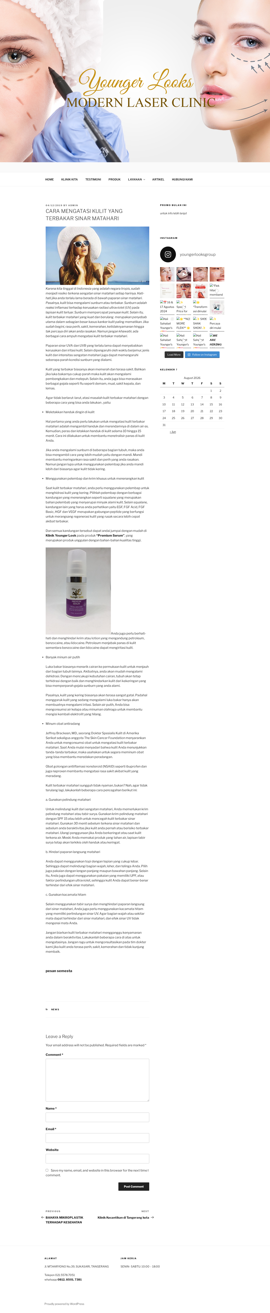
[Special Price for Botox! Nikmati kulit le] (184, 307)
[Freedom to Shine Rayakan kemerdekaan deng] (200, 291)
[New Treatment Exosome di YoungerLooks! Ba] (217, 307)
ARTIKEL (158, 179)
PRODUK (115, 179)
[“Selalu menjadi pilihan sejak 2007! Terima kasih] (167, 291)
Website (52, 1150)
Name (51, 1108)
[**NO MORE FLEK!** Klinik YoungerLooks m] (184, 324)
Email (51, 1129)
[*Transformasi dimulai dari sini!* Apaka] (200, 307)
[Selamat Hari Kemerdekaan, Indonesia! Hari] (184, 291)
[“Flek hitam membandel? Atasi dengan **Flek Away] (217, 291)
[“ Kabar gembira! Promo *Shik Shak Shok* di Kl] (167, 274)
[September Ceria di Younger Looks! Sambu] (217, 274)
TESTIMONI (93, 179)
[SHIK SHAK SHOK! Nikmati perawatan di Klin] (200, 324)
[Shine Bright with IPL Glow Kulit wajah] (184, 274)
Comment (54, 1055)
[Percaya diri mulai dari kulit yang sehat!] (217, 324)
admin (73, 205)
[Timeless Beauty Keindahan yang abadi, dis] (200, 274)
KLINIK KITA (69, 179)
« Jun (173, 431)
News (55, 1009)
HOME (49, 179)
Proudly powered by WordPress (64, 1303)
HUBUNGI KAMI (182, 179)
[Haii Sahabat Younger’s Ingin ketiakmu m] (200, 340)
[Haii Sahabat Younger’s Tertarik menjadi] (167, 340)
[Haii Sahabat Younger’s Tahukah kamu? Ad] (167, 324)
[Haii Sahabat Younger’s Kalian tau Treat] (184, 340)
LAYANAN (135, 179)
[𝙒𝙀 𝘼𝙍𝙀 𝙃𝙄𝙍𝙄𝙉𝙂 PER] (217, 340)
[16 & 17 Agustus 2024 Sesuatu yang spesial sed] (167, 307)
